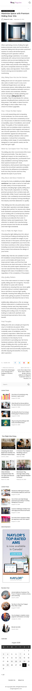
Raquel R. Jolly (8, 19)
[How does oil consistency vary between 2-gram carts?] (5, 396)
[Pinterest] (24, 363)
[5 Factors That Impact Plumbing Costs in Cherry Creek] (24, 444)
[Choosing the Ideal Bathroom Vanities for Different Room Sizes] (8, 444)
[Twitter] (19, 363)
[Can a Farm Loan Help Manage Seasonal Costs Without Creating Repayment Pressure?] (5, 501)
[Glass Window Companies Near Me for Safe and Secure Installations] (8, 465)
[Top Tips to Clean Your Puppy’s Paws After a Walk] (5, 606)
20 (16, 661)
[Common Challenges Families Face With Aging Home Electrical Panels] (5, 510)
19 (11, 661)
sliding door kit (16, 96)
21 (20, 661)
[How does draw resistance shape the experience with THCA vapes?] (5, 519)
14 (20, 658)
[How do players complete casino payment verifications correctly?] (5, 617)
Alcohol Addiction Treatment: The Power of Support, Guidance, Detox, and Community (21, 594)
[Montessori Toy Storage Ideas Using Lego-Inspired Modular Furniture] (24, 465)
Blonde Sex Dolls (16, 627)
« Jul (2, 675)
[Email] (28, 363)
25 (8, 665)
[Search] (30, 2)
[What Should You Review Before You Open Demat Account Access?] (5, 405)
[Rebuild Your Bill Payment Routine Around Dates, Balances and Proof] (5, 492)
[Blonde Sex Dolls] (5, 628)
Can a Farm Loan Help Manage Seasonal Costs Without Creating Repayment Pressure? (20, 500)
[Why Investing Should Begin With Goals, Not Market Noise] (5, 423)
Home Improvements (8, 10)
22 (24, 661)
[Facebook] (15, 363)
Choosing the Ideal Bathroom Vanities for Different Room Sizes (8, 452)
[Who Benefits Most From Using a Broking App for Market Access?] (5, 414)
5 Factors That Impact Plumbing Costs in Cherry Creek (23, 452)
